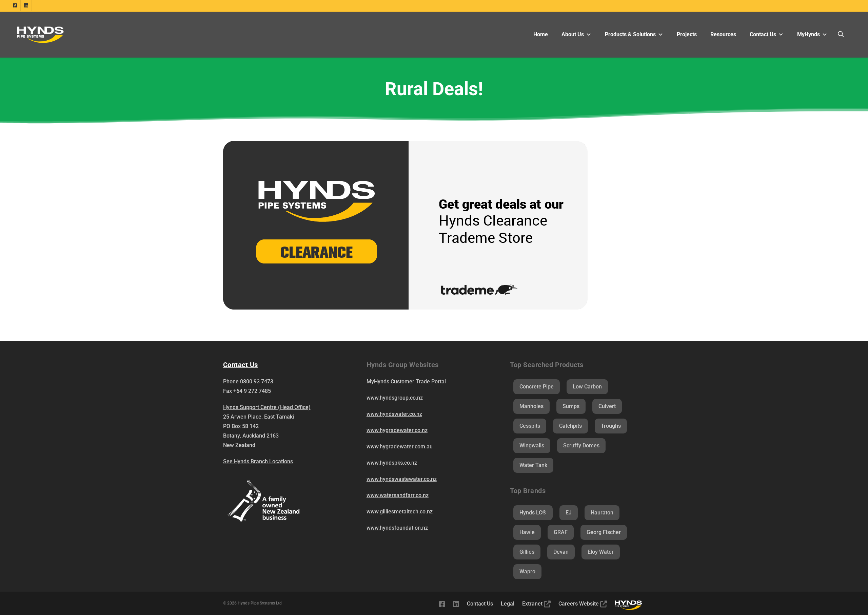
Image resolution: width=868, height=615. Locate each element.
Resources (723, 34)
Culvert (607, 406)
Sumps (571, 406)
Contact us (240, 365)
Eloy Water (601, 552)
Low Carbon (587, 386)
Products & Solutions (630, 34)
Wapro (527, 571)
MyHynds (808, 34)
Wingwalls (531, 445)
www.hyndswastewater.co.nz (402, 479)
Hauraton (602, 512)
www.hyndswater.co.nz (394, 414)
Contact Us (763, 34)
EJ (569, 512)
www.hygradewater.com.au (400, 446)
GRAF (561, 532)
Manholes (531, 406)
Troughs (611, 426)
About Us (572, 34)
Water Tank (533, 465)
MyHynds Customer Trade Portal (406, 381)
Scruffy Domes (581, 445)
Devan (561, 552)
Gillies (526, 552)
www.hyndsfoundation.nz (397, 528)
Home (540, 34)
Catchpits (570, 426)
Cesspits (529, 426)
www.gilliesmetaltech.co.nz (400, 511)
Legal (507, 603)
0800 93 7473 (256, 381)
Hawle (527, 532)
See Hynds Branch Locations (258, 461)
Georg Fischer (604, 532)
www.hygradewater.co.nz (397, 430)
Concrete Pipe (536, 386)
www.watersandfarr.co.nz (398, 495)
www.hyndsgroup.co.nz (395, 398)
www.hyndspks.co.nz (392, 463)
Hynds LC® (533, 512)
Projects (687, 34)
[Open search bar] (840, 34)
